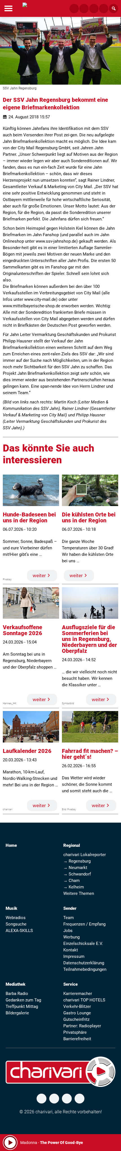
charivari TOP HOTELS (84, 1000)
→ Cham (71, 880)
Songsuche (16, 924)
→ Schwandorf (77, 874)
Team (68, 917)
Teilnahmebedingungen (84, 969)
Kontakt (70, 950)
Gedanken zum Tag (23, 1000)
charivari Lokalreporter (84, 854)
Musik (11, 908)
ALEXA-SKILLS (19, 930)
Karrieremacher (77, 993)
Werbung (71, 937)
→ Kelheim (73, 887)
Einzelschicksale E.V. (83, 943)
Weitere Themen (78, 893)
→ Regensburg (77, 861)
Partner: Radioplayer (82, 1025)
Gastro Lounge (77, 1012)
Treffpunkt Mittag (22, 1006)
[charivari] (25, 8)
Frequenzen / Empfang (84, 924)
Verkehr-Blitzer (77, 1006)
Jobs (68, 930)
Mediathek (15, 984)
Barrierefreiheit (77, 1038)
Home (11, 845)
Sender (70, 908)
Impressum (73, 956)
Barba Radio (17, 993)
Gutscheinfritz (76, 1019)
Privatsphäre (75, 1032)
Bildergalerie (17, 1012)
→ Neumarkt (75, 867)
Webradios (16, 917)
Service (70, 984)
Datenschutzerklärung (83, 962)
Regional (71, 845)
